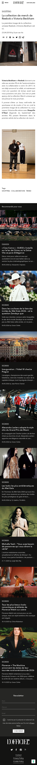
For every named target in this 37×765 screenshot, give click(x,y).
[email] (3, 38)
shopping (6, 191)
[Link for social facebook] (16, 750)
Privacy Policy (18, 758)
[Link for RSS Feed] (25, 750)
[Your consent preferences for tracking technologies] (33, 761)
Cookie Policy (18, 761)
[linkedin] (13, 38)
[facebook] (6, 38)
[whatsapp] (20, 38)
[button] (32, 154)
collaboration (18, 191)
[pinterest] (10, 38)
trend (28, 191)
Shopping (6, 11)
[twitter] (16, 38)
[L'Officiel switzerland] (18, 2)
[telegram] (23, 38)
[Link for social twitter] (12, 750)
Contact (18, 755)
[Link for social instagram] (21, 750)
